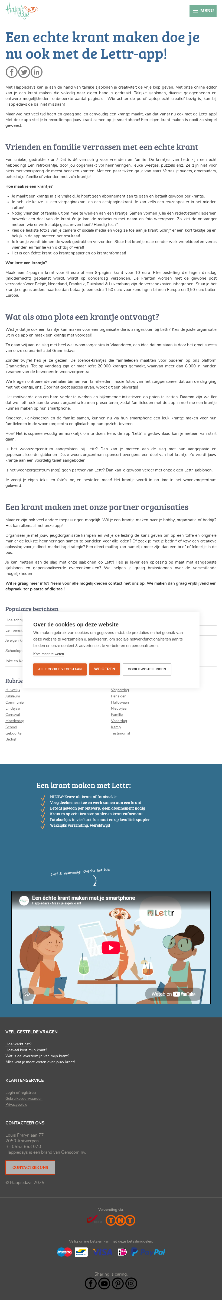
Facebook (91, 1283)
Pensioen (118, 696)
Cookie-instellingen (147, 669)
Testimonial (120, 733)
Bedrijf (11, 739)
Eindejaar (13, 708)
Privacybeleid (16, 1105)
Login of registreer (21, 1093)
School (11, 727)
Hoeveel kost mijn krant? (26, 1050)
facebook (12, 72)
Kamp (116, 727)
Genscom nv (73, 1152)
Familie (117, 715)
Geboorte (13, 733)
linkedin (37, 72)
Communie (14, 702)
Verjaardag (120, 690)
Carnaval (12, 715)
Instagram (131, 1283)
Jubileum (12, 696)
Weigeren (104, 669)
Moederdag (14, 721)
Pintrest (118, 1283)
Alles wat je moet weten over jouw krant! (40, 1062)
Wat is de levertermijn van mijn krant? (37, 1056)
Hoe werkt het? (18, 1044)
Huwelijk (12, 690)
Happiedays (21, 11)
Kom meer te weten (48, 654)
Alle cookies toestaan (60, 669)
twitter (24, 72)
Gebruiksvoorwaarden (24, 1099)
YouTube (104, 1283)
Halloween (120, 702)
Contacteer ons (30, 1167)
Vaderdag (119, 721)
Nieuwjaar (119, 708)
